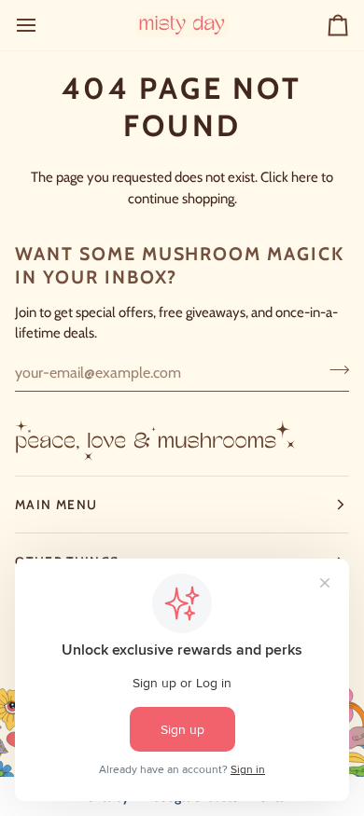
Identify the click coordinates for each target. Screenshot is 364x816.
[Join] (333, 370)
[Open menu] (43, 25)
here (304, 177)
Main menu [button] (56, 504)
